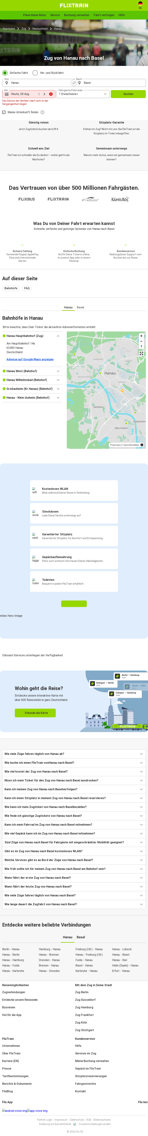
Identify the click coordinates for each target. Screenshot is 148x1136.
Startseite (9, 28)
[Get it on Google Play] (14, 1111)
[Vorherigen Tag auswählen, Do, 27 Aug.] (39, 94)
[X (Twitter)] (142, 1111)
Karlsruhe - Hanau (86, 971)
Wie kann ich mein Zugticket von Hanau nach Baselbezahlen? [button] (46, 807)
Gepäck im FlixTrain (88, 1068)
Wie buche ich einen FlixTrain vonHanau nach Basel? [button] (39, 762)
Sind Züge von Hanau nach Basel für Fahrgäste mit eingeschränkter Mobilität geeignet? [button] (64, 842)
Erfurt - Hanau (121, 971)
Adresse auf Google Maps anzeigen (30, 359)
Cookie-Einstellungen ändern (95, 1124)
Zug (23, 28)
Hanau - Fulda (10, 965)
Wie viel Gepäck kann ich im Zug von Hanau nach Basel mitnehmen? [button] (50, 833)
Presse (6, 1068)
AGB (88, 1119)
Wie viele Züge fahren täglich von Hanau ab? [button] (34, 754)
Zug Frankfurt (84, 1015)
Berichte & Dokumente (17, 1083)
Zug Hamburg (84, 1007)
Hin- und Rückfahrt (52, 73)
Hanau (58, 28)
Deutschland (40, 28)
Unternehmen (11, 1046)
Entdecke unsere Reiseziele (20, 999)
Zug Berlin (81, 992)
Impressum (61, 1119)
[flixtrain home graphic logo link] (74, 5)
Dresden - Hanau (49, 960)
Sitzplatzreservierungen (91, 1076)
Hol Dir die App (11, 1015)
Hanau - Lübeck (122, 949)
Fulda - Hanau (84, 960)
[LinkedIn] (141, 1111)
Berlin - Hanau (10, 949)
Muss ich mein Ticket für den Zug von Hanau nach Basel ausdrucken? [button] (51, 780)
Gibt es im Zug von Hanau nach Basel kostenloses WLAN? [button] (43, 851)
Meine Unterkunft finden (23, 112)
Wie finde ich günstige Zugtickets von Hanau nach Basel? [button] (43, 816)
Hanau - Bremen (49, 954)
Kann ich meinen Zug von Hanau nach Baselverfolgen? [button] (41, 789)
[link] (74, 701)
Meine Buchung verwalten (92, 1061)
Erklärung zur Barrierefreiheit (55, 1124)
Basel (80, 307)
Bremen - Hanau (49, 965)
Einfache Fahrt (19, 73)
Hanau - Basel (120, 954)
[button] (32, 336)
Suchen (128, 94)
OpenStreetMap (131, 444)
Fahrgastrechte (85, 1083)
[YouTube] (140, 1111)
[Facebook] (138, 1111)
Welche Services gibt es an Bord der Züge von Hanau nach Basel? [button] (49, 860)
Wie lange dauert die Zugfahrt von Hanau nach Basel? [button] (41, 904)
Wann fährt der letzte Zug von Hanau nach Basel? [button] (38, 886)
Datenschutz (77, 1119)
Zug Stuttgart (84, 1030)
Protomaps (115, 444)
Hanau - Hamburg (13, 960)
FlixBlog (7, 1091)
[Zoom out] (141, 341)
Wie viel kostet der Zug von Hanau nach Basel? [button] (36, 771)
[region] (106, 390)
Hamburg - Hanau (49, 949)
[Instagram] (139, 1111)
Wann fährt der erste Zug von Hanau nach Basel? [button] (38, 877)
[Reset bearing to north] (141, 346)
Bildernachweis (102, 1119)
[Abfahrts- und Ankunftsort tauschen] (74, 83)
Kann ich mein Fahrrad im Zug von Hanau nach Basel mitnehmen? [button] (48, 824)
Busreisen (8, 1007)
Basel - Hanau (84, 965)
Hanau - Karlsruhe (13, 971)
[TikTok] (144, 1111)
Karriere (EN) (10, 1061)
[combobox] (41, 83)
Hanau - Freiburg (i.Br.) (89, 954)
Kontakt (80, 1091)
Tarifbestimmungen (15, 1076)
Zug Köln (81, 1022)
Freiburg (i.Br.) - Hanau (89, 949)
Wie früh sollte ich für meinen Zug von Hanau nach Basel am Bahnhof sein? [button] (55, 869)
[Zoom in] (141, 336)
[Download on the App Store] (37, 1111)
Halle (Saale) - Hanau (125, 965)
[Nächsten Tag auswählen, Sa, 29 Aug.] (44, 94)
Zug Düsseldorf (85, 999)
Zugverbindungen (13, 992)
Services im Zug (85, 1053)
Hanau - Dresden (49, 971)
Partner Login (44, 1119)
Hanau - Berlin (10, 954)
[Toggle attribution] (142, 445)
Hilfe (78, 1046)
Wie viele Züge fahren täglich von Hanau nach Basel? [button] (40, 895)
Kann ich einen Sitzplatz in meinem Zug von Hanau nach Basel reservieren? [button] (55, 798)
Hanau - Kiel (119, 960)
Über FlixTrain (11, 1053)
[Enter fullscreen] (141, 353)
